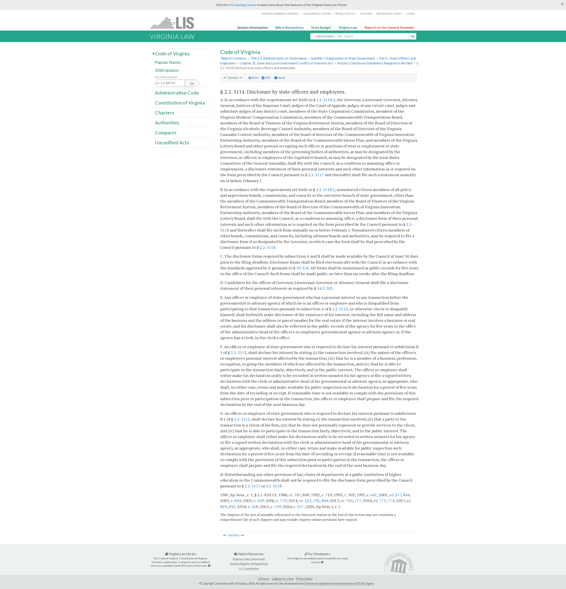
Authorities (167, 123)
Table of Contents (233, 58)
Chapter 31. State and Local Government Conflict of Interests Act (286, 63)
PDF (267, 77)
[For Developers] (322, 562)
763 (349, 500)
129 (277, 506)
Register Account (389, 13)
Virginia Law (348, 27)
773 (382, 500)
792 (316, 500)
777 (358, 500)
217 (398, 494)
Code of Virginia (172, 53)
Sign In (370, 583)
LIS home (366, 13)
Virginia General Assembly (280, 13)
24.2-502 (325, 288)
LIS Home (263, 579)
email (281, 77)
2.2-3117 (316, 174)
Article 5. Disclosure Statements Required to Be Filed (374, 63)
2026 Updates (167, 70)
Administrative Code (177, 92)
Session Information (252, 27)
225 (308, 500)
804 (324, 500)
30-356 (302, 267)
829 (223, 506)
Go (192, 83)
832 (232, 506)
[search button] (412, 36)
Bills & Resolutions (289, 27)
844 (406, 494)
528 (254, 506)
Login (410, 13)
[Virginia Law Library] (209, 565)
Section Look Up (166, 77)
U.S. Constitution (249, 568)
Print (254, 77)
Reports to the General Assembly (389, 27)
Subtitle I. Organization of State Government (343, 58)
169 (260, 500)
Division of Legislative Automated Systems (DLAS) (334, 583)
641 (373, 494)
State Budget (321, 27)
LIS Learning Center (242, 5)
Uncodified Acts (172, 142)
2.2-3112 (340, 308)
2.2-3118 (267, 247)
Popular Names (168, 62)
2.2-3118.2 (325, 99)
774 (391, 500)
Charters (164, 113)
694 (237, 500)
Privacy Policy (345, 13)
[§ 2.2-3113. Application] (225, 77)
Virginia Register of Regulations (249, 563)
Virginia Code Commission (249, 559)
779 (283, 500)
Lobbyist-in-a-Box (282, 579)
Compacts (165, 132)
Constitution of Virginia (180, 102)
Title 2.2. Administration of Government (278, 58)
